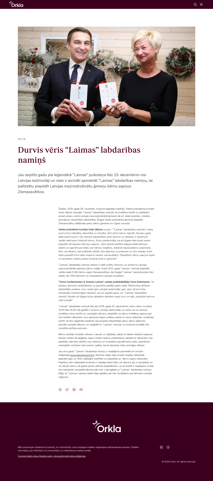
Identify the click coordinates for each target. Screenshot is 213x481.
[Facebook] (61, 389)
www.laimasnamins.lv (82, 355)
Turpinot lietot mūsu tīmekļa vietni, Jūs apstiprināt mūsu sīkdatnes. (52, 456)
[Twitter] (68, 389)
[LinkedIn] (75, 389)
